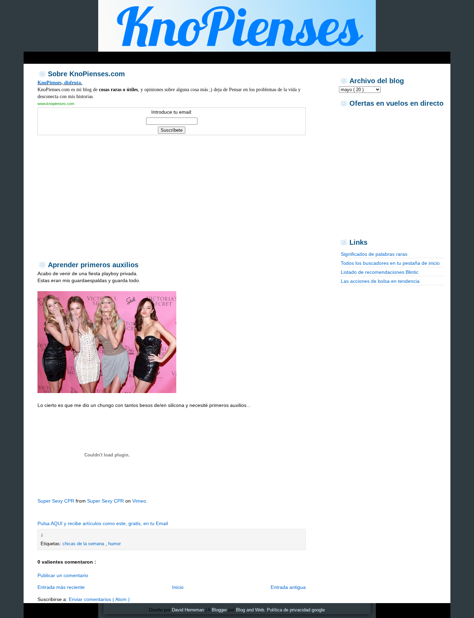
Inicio (178, 587)
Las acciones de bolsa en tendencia (380, 281)
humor (114, 543)
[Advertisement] (157, 56)
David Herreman (188, 609)
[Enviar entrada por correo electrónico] (46, 535)
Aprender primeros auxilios (93, 265)
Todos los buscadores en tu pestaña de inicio (390, 263)
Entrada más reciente (61, 587)
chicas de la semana (83, 543)
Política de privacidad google (296, 609)
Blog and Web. (250, 609)
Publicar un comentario (62, 575)
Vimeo (139, 501)
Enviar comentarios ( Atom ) (99, 599)
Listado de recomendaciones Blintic (379, 272)
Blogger (219, 609)
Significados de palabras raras (374, 254)
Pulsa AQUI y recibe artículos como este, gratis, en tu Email (102, 523)
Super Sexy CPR (55, 501)
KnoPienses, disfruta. (59, 82)
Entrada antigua (288, 587)
